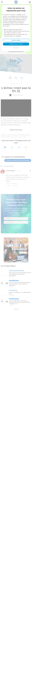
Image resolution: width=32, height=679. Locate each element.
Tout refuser (16, 47)
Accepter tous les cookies (16, 44)
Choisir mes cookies (16, 40)
